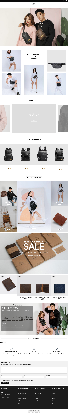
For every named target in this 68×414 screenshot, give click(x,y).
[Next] (65, 27)
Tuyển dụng (37, 400)
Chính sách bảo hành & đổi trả (23, 395)
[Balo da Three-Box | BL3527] (8, 154)
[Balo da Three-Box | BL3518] (42, 154)
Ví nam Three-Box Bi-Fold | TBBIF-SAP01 (25, 297)
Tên (2, 375)
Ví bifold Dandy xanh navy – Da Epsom (59, 297)
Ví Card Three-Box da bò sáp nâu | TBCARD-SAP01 (42, 298)
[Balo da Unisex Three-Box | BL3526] (25, 154)
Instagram (53, 393)
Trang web (48, 375)
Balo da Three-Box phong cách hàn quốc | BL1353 (59, 166)
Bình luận (3, 366)
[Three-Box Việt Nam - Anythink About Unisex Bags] (34, 4)
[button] (60, 4)
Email (25, 375)
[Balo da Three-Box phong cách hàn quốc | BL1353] (59, 154)
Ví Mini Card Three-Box (8, 294)
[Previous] (3, 27)
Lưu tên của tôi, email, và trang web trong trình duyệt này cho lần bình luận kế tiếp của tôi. (18, 380)
